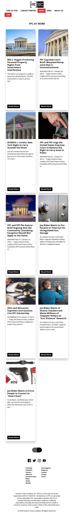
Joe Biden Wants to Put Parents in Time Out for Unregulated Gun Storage (52, 229)
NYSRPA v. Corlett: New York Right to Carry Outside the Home (20, 145)
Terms (43, 476)
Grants (28, 481)
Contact (44, 472)
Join (8, 15)
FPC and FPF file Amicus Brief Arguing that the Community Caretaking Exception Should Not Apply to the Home (20, 230)
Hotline (28, 483)
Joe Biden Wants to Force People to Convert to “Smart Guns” (20, 393)
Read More (13, 106)
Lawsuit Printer (28, 11)
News (41, 11)
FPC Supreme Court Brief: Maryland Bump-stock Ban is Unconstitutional (52, 63)
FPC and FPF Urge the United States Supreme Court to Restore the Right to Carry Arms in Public (52, 147)
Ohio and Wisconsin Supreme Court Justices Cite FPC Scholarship (19, 310)
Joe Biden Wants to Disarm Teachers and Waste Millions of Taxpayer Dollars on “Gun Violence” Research (53, 313)
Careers (28, 472)
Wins (49, 11)
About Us (58, 11)
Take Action (12, 11)
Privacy (43, 474)
